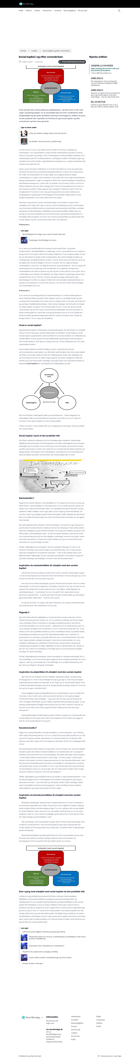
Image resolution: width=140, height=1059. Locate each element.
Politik (21, 11)
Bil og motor (82, 11)
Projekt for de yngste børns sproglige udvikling (40, 952)
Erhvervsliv (75, 1036)
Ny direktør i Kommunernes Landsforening (45, 141)
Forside (23, 51)
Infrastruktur (47, 11)
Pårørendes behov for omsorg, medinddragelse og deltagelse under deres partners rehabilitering (57, 938)
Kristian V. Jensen (27, 62)
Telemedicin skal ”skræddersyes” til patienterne (46, 946)
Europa (74, 1026)
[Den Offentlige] (70, 4)
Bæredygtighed (70, 11)
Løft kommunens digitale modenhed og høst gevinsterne (43, 932)
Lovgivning (100, 1020)
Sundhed (57, 11)
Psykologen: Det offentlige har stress (42, 240)
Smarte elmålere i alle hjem (32, 963)
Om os (48, 1032)
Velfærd (29, 11)
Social (98, 1026)
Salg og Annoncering (54, 1042)
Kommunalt (75, 1030)
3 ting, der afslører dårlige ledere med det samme (48, 133)
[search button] (119, 11)
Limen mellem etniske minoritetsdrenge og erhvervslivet (50, 958)
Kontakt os (50, 1039)
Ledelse (37, 11)
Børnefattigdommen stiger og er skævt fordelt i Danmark (43, 234)
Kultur (73, 1039)
